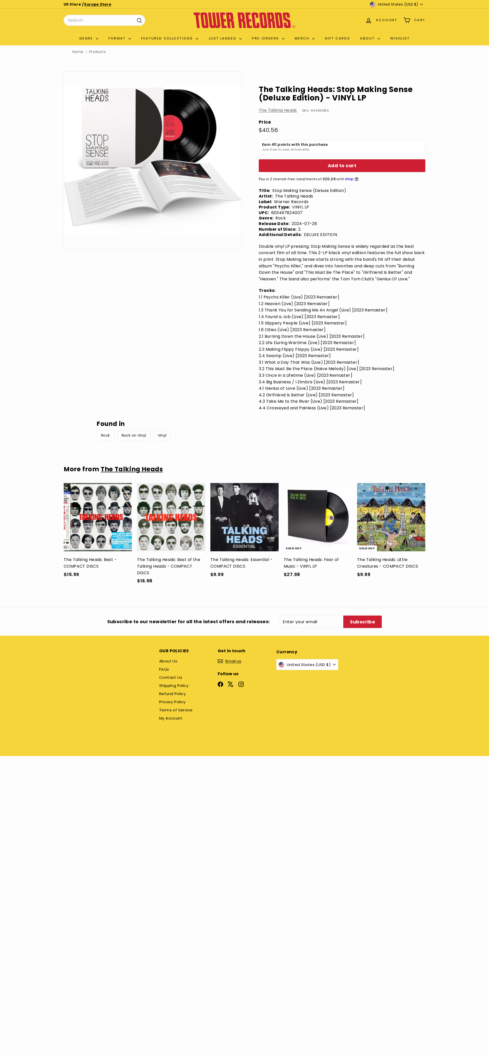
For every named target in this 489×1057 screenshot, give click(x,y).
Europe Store (97, 4)
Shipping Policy (173, 685)
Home (78, 51)
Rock (105, 435)
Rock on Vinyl (134, 435)
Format (117, 38)
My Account (170, 718)
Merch (303, 38)
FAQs (164, 669)
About (368, 38)
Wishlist (400, 38)
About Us (168, 661)
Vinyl (162, 435)
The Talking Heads (278, 110)
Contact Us (170, 677)
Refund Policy (172, 693)
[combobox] (104, 20)
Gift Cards (337, 38)
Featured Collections (167, 38)
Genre (86, 38)
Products (97, 51)
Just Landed (223, 38)
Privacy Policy (172, 701)
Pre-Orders (266, 38)
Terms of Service (176, 710)
